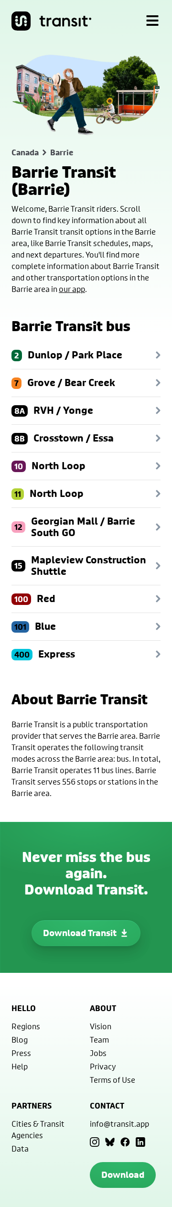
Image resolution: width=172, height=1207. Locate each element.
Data (20, 1148)
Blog (19, 1040)
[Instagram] (94, 1142)
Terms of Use (112, 1080)
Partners (31, 1105)
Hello (23, 1008)
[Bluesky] (110, 1142)
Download (122, 1175)
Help (19, 1066)
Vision (100, 1026)
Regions (25, 1026)
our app (72, 289)
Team (99, 1040)
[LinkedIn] (140, 1142)
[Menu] (152, 21)
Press (21, 1053)
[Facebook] (125, 1142)
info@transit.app (119, 1124)
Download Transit (80, 933)
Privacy (103, 1066)
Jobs (98, 1053)
